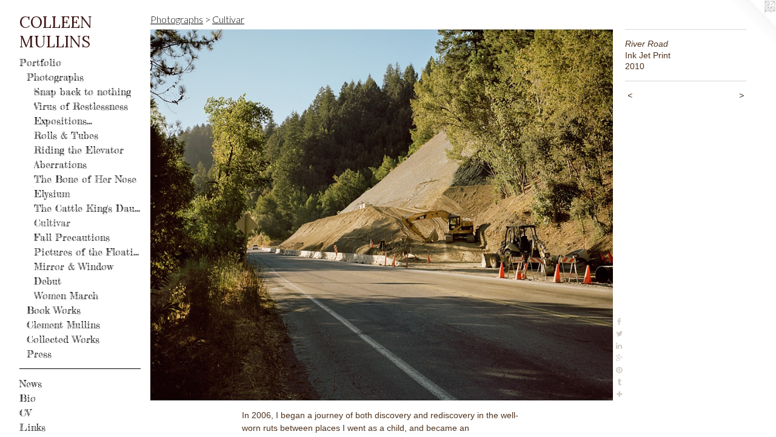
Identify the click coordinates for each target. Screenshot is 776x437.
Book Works (54, 310)
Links (32, 427)
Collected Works (63, 339)
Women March (66, 296)
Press (39, 354)
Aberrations (60, 164)
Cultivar (52, 223)
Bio (27, 398)
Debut (47, 281)
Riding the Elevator (79, 150)
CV (25, 413)
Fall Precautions (72, 237)
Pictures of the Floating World (87, 252)
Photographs (55, 77)
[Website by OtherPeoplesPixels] (752, 24)
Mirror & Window (73, 266)
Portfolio (40, 62)
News (30, 384)
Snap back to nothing (82, 92)
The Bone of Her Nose (85, 179)
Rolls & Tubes (66, 135)
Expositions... (63, 121)
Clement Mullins (63, 325)
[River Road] (381, 215)
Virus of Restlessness (81, 106)
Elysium (52, 194)
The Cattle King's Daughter (87, 208)
